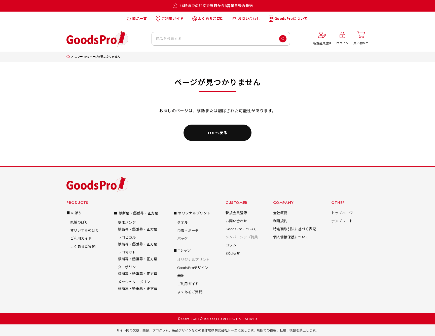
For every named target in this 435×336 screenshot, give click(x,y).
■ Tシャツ (182, 250)
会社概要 (280, 212)
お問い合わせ (249, 18)
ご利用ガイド (172, 18)
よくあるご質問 (211, 18)
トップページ (342, 212)
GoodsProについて (291, 18)
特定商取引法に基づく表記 (294, 229)
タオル (182, 222)
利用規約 (280, 220)
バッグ (182, 238)
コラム (231, 245)
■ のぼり (74, 212)
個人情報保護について (291, 237)
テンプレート (342, 220)
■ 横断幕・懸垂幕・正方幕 (136, 213)
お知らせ (233, 253)
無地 (181, 275)
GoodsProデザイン (192, 267)
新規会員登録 (236, 212)
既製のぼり (79, 222)
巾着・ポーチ (188, 230)
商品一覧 (139, 18)
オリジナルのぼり (84, 230)
